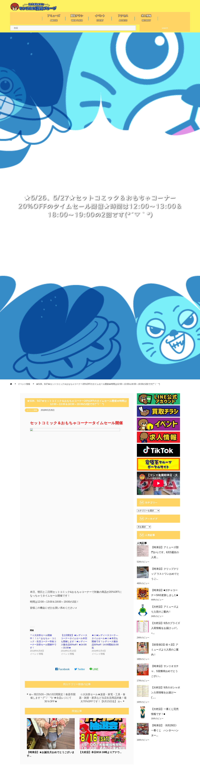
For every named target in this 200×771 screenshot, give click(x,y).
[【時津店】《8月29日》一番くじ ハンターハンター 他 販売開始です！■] (143, 729)
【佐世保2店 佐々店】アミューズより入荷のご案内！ (165, 649)
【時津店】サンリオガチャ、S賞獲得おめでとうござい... (165, 671)
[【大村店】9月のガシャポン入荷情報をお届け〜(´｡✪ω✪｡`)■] (143, 691)
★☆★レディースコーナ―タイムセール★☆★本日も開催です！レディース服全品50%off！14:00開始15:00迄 (105, 641)
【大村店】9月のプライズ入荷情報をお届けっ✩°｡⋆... (165, 628)
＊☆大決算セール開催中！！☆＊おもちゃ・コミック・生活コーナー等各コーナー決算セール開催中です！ (43, 641)
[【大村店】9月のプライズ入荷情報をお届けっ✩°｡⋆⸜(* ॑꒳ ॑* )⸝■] (143, 626)
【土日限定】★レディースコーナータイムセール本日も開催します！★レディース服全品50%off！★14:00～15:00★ (74, 641)
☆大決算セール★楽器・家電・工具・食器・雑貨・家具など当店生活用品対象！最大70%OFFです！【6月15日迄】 (103, 698)
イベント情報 (32, 410)
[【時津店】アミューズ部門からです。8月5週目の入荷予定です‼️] (143, 551)
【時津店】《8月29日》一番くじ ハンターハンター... (165, 730)
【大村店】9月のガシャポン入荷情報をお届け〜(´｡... (165, 692)
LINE (95, 669)
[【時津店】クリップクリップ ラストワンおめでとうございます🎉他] (143, 572)
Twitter (81, 669)
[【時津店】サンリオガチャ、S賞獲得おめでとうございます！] (143, 669)
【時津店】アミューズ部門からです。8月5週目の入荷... (165, 552)
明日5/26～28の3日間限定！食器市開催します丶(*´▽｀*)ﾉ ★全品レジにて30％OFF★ (53, 698)
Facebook (64, 669)
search (165, 28)
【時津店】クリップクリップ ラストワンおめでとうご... (165, 573)
